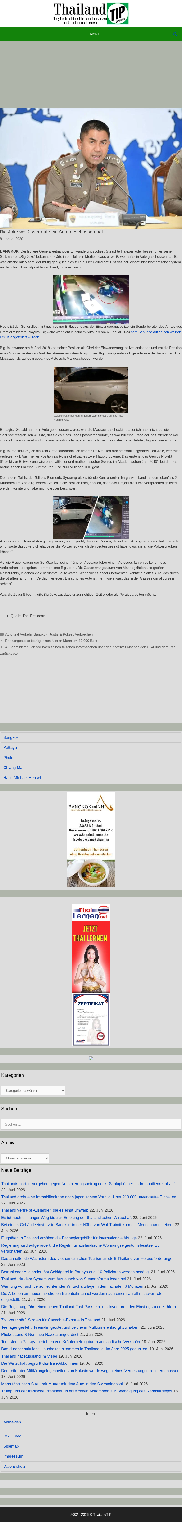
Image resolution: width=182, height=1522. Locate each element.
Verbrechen (84, 634)
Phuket (9, 757)
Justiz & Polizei (61, 634)
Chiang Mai (13, 767)
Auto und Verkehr (18, 634)
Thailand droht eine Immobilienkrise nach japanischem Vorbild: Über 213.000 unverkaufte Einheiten (88, 1197)
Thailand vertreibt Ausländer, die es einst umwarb (44, 1210)
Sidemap (11, 1446)
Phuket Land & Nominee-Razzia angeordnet (39, 1334)
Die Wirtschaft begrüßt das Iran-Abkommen (39, 1363)
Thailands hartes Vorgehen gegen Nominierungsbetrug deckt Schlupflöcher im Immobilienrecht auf (88, 1183)
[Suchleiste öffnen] (175, 34)
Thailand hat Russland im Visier (29, 1356)
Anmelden (12, 1422)
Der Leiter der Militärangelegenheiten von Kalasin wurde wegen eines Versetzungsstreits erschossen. (91, 1370)
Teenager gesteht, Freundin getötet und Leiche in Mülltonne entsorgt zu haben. (70, 1327)
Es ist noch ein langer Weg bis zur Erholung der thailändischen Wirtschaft (66, 1217)
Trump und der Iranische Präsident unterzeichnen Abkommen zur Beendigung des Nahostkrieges (86, 1391)
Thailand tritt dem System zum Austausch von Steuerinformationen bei (63, 1279)
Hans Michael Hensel (22, 778)
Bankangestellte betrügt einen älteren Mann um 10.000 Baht (51, 641)
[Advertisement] (91, 74)
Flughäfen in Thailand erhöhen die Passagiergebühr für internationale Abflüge (69, 1238)
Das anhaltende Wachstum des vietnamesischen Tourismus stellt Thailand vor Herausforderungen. (88, 1258)
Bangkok (40, 634)
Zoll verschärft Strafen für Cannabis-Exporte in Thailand (50, 1320)
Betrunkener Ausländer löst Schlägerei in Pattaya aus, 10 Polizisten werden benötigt (75, 1272)
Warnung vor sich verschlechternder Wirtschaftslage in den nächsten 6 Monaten (72, 1286)
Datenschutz (14, 1466)
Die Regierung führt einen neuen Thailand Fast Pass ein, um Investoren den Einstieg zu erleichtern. (89, 1306)
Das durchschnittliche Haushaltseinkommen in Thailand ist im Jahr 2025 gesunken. (74, 1349)
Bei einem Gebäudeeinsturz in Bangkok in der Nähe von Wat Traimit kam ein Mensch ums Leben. (87, 1224)
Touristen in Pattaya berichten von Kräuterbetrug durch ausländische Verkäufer (71, 1342)
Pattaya (10, 747)
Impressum (13, 1456)
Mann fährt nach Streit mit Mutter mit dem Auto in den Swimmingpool (62, 1384)
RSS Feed (12, 1436)
